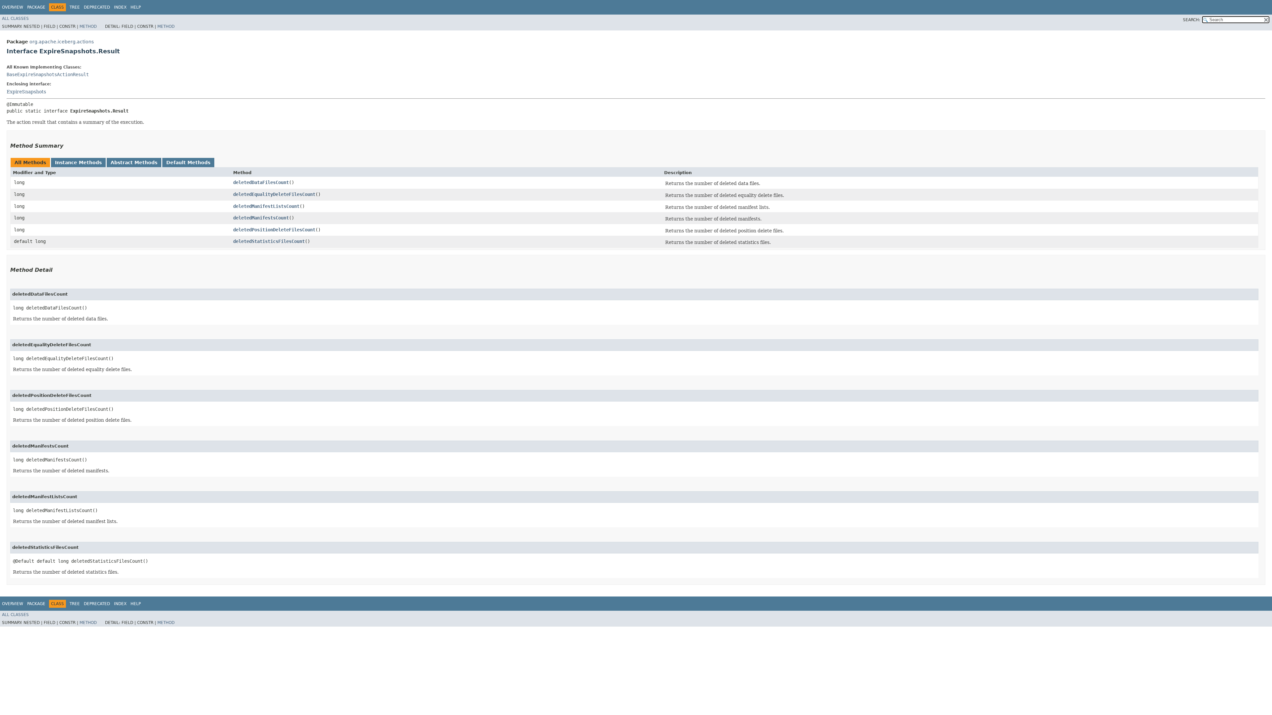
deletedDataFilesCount (261, 182)
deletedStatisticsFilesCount (269, 241)
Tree (75, 7)
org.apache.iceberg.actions (61, 41)
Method (88, 26)
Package (36, 7)
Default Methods (188, 162)
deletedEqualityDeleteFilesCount (274, 194)
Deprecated (97, 7)
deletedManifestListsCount (266, 206)
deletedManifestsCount (261, 217)
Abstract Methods (134, 162)
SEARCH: (1191, 20)
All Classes (15, 18)
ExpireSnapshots (26, 91)
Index (120, 7)
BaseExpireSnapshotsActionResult (48, 74)
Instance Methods (78, 162)
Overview (12, 7)
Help (136, 7)
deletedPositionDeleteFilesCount (274, 229)
